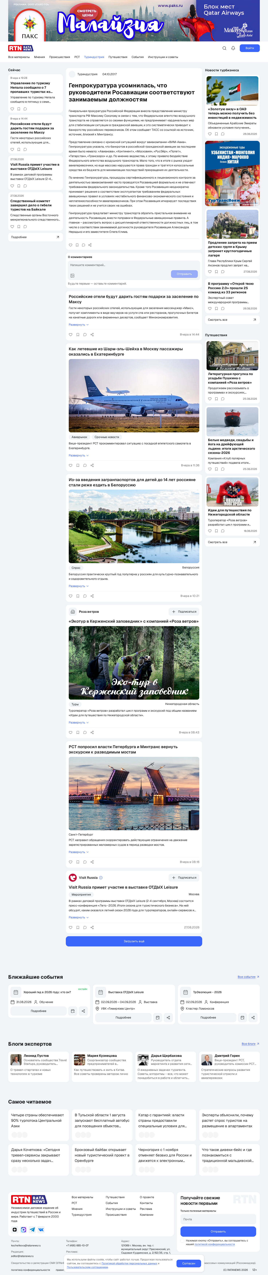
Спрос (76, 568)
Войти (250, 48)
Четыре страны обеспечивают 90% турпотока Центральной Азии (37, 1120)
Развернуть (77, 325)
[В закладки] (19, 109)
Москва (194, 894)
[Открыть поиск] (224, 48)
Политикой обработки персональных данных (129, 1263)
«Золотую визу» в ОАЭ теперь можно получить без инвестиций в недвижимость (232, 113)
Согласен (188, 1263)
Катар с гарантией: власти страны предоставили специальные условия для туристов (161, 1123)
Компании (146, 1215)
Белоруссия (190, 567)
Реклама (146, 1209)
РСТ (77, 57)
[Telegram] (32, 1229)
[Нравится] (12, 109)
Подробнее (38, 1011)
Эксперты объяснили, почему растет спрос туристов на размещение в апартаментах (227, 1120)
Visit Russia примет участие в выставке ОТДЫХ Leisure (34, 166)
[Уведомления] (233, 48)
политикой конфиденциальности (215, 1244)
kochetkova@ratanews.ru (26, 1245)
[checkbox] (182, 1241)
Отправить (218, 1231)
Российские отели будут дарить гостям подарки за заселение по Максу (32, 128)
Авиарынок (79, 437)
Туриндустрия (94, 57)
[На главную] (21, 48)
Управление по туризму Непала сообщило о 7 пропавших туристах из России (30, 89)
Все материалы (19, 57)
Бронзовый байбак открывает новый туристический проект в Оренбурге (102, 1155)
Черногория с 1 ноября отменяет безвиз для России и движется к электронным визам (165, 1157)
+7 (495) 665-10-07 (77, 1245)
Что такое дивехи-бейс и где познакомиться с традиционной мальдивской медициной (227, 1157)
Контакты (146, 1203)
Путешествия (117, 57)
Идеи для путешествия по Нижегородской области (229, 512)
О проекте (147, 1197)
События (138, 57)
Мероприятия (81, 894)
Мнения (39, 57)
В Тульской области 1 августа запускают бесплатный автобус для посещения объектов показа (102, 1123)
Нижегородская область (182, 704)
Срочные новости (107, 437)
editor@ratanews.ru (22, 1256)
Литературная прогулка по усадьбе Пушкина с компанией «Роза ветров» (230, 378)
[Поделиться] (90, 245)
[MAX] (23, 1229)
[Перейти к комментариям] (25, 109)
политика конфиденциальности (30, 1270)
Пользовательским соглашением (87, 1267)
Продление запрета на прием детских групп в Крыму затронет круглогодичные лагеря (232, 248)
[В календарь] (72, 1011)
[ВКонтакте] (41, 1229)
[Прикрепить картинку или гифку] (72, 275)
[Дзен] (14, 1229)
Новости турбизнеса (222, 70)
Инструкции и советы (163, 57)
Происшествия (59, 57)
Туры (75, 704)
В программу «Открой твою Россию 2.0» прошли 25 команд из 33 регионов (231, 287)
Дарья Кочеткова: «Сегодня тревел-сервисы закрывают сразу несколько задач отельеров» (35, 1157)
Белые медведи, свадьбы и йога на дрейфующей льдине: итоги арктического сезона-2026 (231, 446)
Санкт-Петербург (81, 834)
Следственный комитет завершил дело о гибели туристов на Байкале (31, 205)
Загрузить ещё (134, 941)
